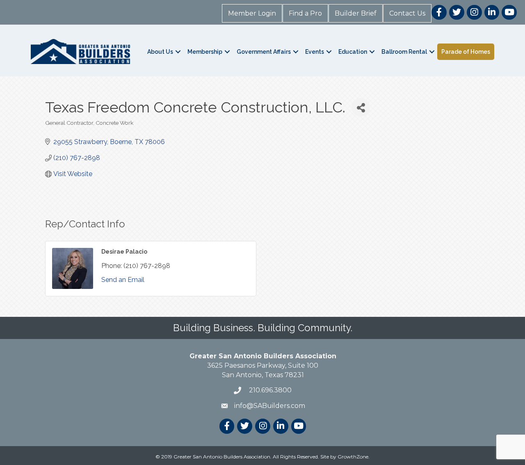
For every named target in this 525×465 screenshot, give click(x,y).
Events (314, 51)
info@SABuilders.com (269, 406)
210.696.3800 (269, 390)
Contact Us (407, 13)
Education (352, 51)
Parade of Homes (465, 51)
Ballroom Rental (404, 51)
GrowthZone (353, 457)
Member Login (252, 13)
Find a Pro (305, 13)
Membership (204, 51)
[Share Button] (361, 107)
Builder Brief (356, 13)
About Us (160, 51)
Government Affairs (264, 51)
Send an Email (122, 280)
